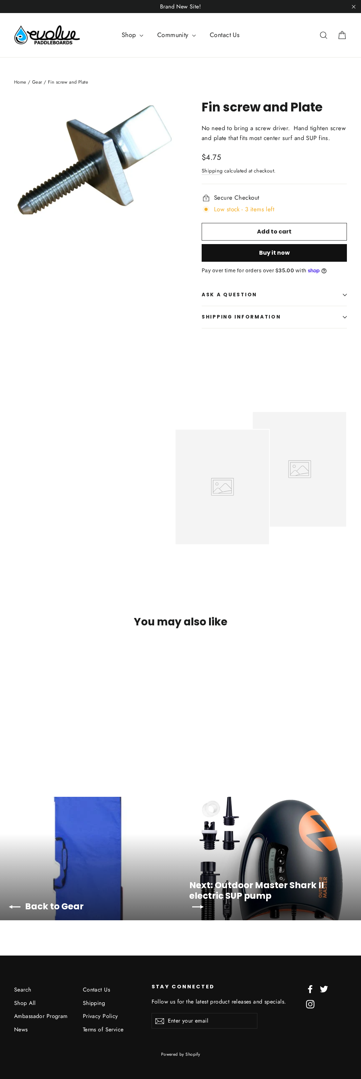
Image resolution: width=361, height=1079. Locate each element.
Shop (130, 35)
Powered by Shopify (180, 1054)
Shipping (212, 170)
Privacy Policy (100, 1016)
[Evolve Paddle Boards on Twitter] (324, 988)
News (21, 1029)
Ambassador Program (41, 1016)
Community (173, 35)
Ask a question (229, 294)
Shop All (25, 1003)
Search (22, 990)
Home (20, 82)
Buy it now (274, 253)
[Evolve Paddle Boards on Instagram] (310, 1003)
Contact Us (224, 35)
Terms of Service (103, 1029)
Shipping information (241, 317)
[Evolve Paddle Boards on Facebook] (310, 988)
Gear (37, 82)
